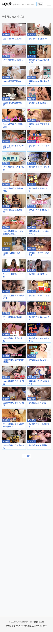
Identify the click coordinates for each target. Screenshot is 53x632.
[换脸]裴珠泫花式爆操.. (38, 445)
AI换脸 (7, 4)
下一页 (26, 456)
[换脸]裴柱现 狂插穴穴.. (39, 360)
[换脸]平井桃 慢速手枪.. (39, 274)
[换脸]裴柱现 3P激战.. (38, 403)
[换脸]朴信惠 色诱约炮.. (39, 39)
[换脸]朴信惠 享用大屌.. (13, 39)
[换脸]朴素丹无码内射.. (13, 81)
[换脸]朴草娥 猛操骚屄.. (39, 103)
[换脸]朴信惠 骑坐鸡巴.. (13, 60)
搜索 (40, 4)
